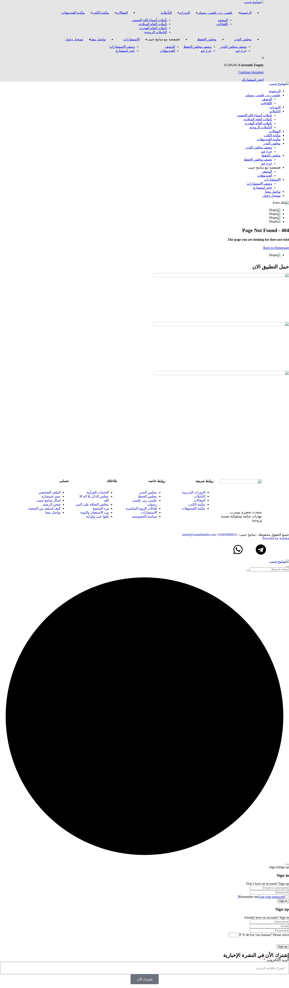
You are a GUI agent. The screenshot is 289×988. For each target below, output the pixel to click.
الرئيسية (246, 12)
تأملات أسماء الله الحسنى (149, 20)
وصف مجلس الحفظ (197, 46)
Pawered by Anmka (276, 538)
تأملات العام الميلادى (152, 24)
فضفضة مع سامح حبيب (163, 39)
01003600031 (227, 534)
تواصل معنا (98, 39)
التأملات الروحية (155, 32)
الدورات (184, 12)
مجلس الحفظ (206, 39)
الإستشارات (131, 39)
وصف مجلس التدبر (233, 46)
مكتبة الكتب (100, 12)
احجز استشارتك (253, 79)
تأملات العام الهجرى (153, 28)
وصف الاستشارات (122, 46)
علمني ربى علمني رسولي (215, 12)
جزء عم (241, 50)
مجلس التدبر (243, 39)
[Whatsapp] (238, 549)
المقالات (122, 12)
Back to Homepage (276, 248)
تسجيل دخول (74, 39)
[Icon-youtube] (249, 549)
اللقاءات (222, 24)
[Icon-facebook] (283, 549)
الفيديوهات (167, 50)
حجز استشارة (125, 50)
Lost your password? (261, 897)
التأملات (166, 12)
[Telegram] (261, 549)
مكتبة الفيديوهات (73, 12)
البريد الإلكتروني (277, 960)
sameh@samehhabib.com (199, 534)
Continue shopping (251, 72)
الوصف (223, 20)
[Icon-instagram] (272, 549)
